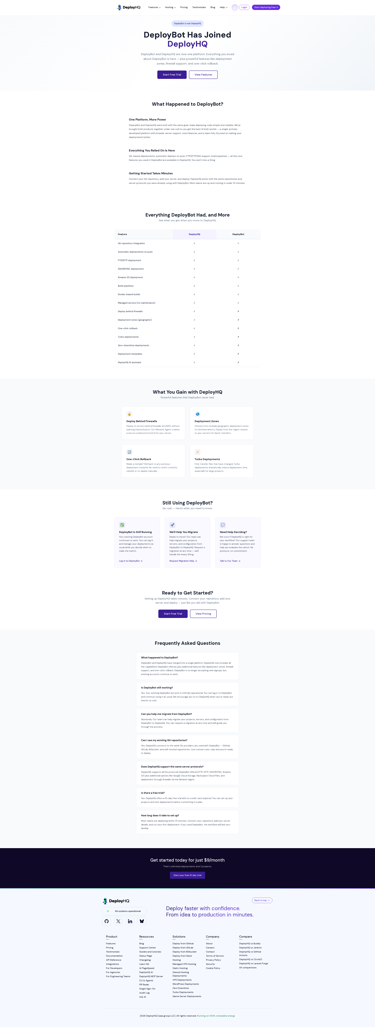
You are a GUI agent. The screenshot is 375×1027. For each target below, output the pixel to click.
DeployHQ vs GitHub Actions (250, 953)
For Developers (114, 968)
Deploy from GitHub (183, 943)
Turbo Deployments (207, 459)
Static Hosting (180, 968)
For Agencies (113, 972)
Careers (210, 947)
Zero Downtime (181, 988)
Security (210, 964)
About (209, 943)
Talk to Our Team (230, 561)
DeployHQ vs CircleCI (250, 959)
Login (244, 7)
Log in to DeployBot (130, 561)
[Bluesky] (142, 921)
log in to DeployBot (222, 693)
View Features (203, 74)
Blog (212, 7)
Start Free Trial (172, 74)
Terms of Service (215, 955)
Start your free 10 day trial (187, 875)
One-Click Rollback (138, 459)
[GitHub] (107, 921)
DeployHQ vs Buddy (250, 943)
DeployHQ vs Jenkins (250, 947)
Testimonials (199, 7)
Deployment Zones (207, 421)
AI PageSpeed (146, 968)
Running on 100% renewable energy (216, 1015)
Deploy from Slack (182, 955)
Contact (210, 951)
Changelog (145, 959)
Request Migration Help (183, 561)
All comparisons (247, 967)
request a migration (185, 723)
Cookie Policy (213, 968)
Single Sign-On (147, 988)
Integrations (112, 964)
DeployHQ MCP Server (151, 976)
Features (153, 7)
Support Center (147, 947)
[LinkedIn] (130, 921)
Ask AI (142, 996)
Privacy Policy (213, 959)
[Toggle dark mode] (235, 7)
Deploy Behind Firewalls (141, 421)
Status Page (145, 955)
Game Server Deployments (187, 996)
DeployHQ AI (146, 972)
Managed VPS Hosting (184, 964)
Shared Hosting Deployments (181, 974)
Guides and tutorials (150, 951)
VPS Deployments (182, 979)
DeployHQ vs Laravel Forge (253, 963)
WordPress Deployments (186, 984)
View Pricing (203, 613)
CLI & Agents (146, 980)
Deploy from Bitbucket (184, 951)
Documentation (114, 955)
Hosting (169, 7)
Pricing (184, 7)
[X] (118, 921)
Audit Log (144, 992)
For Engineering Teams (118, 976)
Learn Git (144, 964)
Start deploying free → (266, 7)
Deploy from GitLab (183, 947)
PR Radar (144, 984)
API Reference (113, 959)
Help (222, 7)
